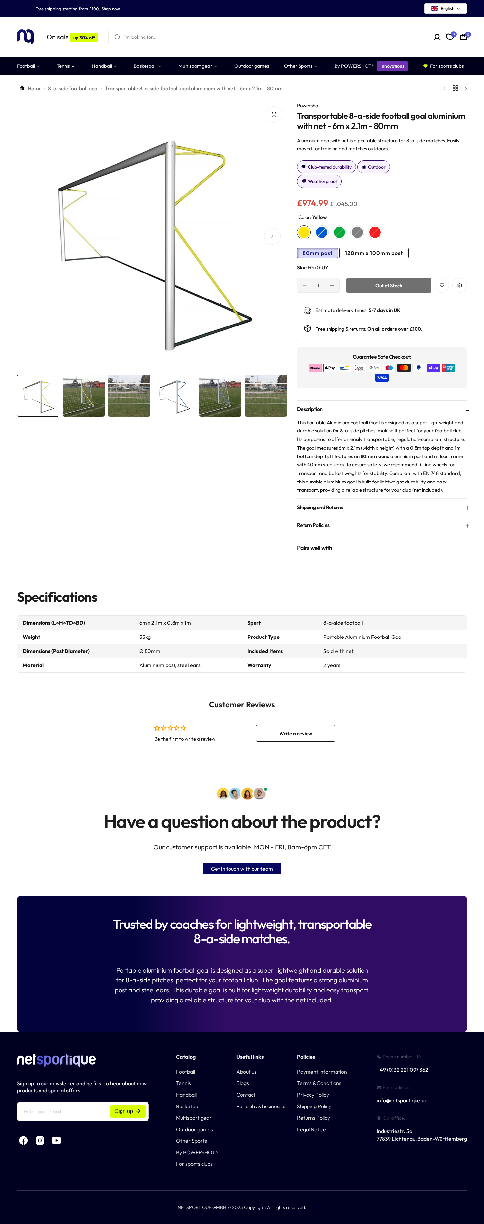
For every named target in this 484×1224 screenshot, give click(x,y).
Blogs (242, 1083)
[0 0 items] (463, 37)
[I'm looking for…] (117, 37)
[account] (437, 37)
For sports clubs (194, 1163)
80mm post (318, 253)
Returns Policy (313, 1117)
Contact (245, 1094)
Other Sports (191, 1140)
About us (246, 1071)
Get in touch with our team (242, 868)
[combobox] (267, 37)
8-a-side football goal (73, 88)
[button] (32, 236)
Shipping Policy (314, 1106)
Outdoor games (194, 1129)
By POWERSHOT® (197, 1152)
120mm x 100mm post (374, 253)
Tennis (183, 1083)
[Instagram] (40, 1140)
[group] (152, 236)
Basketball (188, 1106)
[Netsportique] (25, 37)
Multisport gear (194, 1117)
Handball (186, 1094)
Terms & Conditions (319, 1083)
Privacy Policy (313, 1094)
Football (185, 1071)
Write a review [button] (295, 733)
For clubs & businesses (261, 1106)
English (447, 8)
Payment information (322, 1071)
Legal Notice (311, 1129)
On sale (71, 37)
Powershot (308, 105)
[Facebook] (23, 1140)
